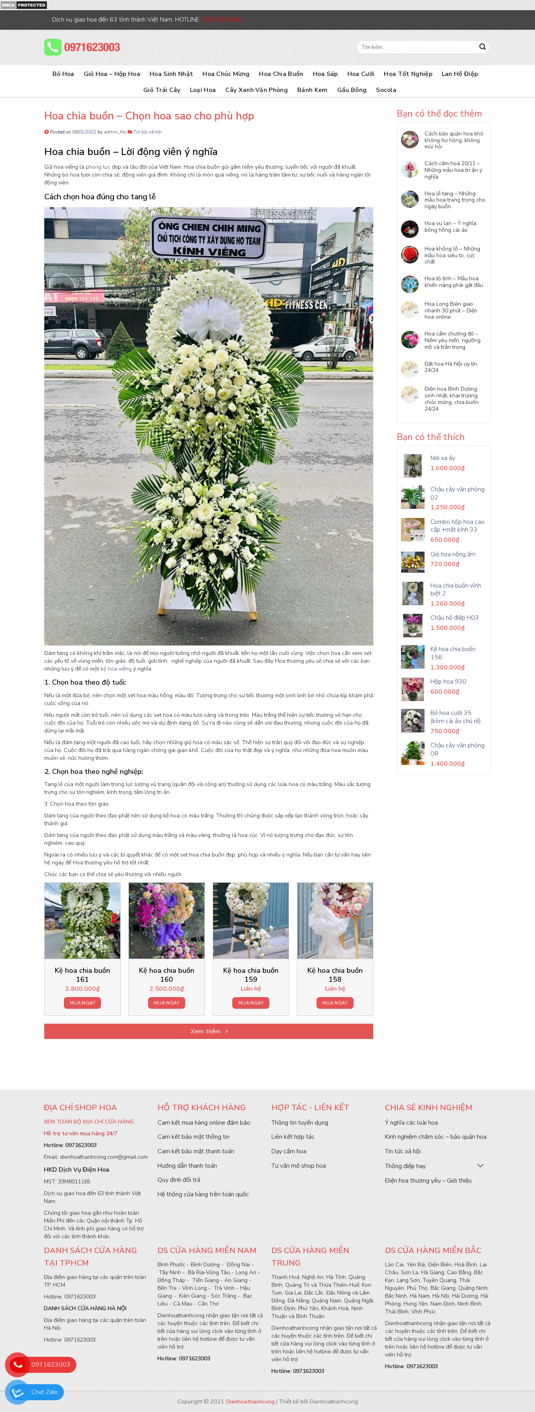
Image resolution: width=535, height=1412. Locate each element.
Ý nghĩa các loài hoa (411, 1122)
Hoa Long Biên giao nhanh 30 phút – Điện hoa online (451, 311)
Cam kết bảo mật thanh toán (195, 1151)
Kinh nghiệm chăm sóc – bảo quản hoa (435, 1136)
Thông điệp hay (405, 1166)
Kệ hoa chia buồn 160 (166, 975)
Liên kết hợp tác (292, 1136)
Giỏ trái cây (162, 90)
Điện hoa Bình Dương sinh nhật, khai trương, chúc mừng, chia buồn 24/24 (452, 399)
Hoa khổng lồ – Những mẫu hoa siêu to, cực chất (452, 255)
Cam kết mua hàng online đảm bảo (203, 1122)
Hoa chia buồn (281, 74)
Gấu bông (352, 90)
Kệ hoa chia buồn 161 (82, 975)
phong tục (98, 167)
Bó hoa (63, 74)
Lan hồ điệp (460, 74)
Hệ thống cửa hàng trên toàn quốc (203, 1194)
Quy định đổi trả (178, 1180)
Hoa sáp (325, 74)
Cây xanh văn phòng (256, 90)
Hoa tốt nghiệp (408, 74)
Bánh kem (312, 90)
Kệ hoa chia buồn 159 (250, 975)
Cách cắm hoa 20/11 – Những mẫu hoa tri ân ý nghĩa (453, 170)
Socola (386, 90)
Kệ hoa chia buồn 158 (335, 975)
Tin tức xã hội (148, 132)
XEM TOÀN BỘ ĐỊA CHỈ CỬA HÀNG (89, 1121)
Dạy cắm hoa (288, 1151)
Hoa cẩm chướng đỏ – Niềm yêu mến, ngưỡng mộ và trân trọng (453, 340)
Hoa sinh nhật (171, 74)
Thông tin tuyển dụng (299, 1122)
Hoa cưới (361, 74)
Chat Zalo (44, 1392)
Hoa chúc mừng (225, 74)
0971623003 (50, 1364)
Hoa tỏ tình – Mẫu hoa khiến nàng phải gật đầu (454, 282)
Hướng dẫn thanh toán (187, 1165)
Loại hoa (203, 90)
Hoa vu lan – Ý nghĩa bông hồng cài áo (450, 227)
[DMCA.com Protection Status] (23, 4)
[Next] (373, 952)
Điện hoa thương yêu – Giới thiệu (428, 1180)
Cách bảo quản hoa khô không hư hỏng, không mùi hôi (454, 140)
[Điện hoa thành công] (83, 47)
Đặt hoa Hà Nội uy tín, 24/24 (451, 367)
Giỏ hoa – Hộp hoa (112, 74)
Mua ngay (82, 1003)
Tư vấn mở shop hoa (298, 1165)
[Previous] (45, 952)
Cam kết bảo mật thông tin (193, 1136)
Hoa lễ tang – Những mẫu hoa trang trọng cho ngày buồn (455, 200)
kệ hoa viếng (116, 669)
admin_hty (115, 132)
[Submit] (482, 47)
